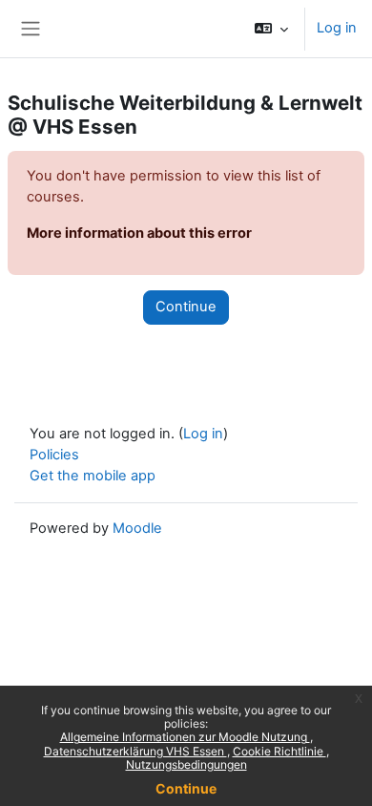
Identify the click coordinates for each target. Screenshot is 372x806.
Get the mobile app (92, 475)
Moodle (137, 528)
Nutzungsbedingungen (186, 764)
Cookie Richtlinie (279, 751)
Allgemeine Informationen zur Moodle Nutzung (185, 737)
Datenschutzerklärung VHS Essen (135, 751)
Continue (186, 788)
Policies (54, 454)
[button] (271, 28)
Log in (337, 27)
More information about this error (139, 233)
